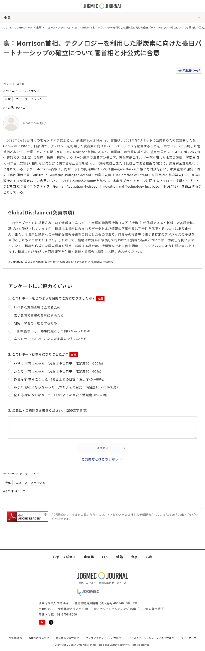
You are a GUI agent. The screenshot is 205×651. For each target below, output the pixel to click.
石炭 (149, 556)
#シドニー (22, 108)
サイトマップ (188, 638)
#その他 (8, 108)
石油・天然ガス (64, 556)
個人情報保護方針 (67, 638)
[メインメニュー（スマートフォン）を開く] (198, 6)
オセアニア (10, 91)
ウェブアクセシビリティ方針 (104, 638)
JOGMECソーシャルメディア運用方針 (151, 638)
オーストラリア (29, 91)
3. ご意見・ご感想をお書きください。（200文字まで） (48, 410)
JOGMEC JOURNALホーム (17, 27)
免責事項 (15, 638)
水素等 (89, 556)
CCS (105, 556)
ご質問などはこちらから (100, 459)
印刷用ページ (191, 70)
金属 (7, 17)
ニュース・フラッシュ (57, 27)
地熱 (119, 556)
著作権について (39, 638)
